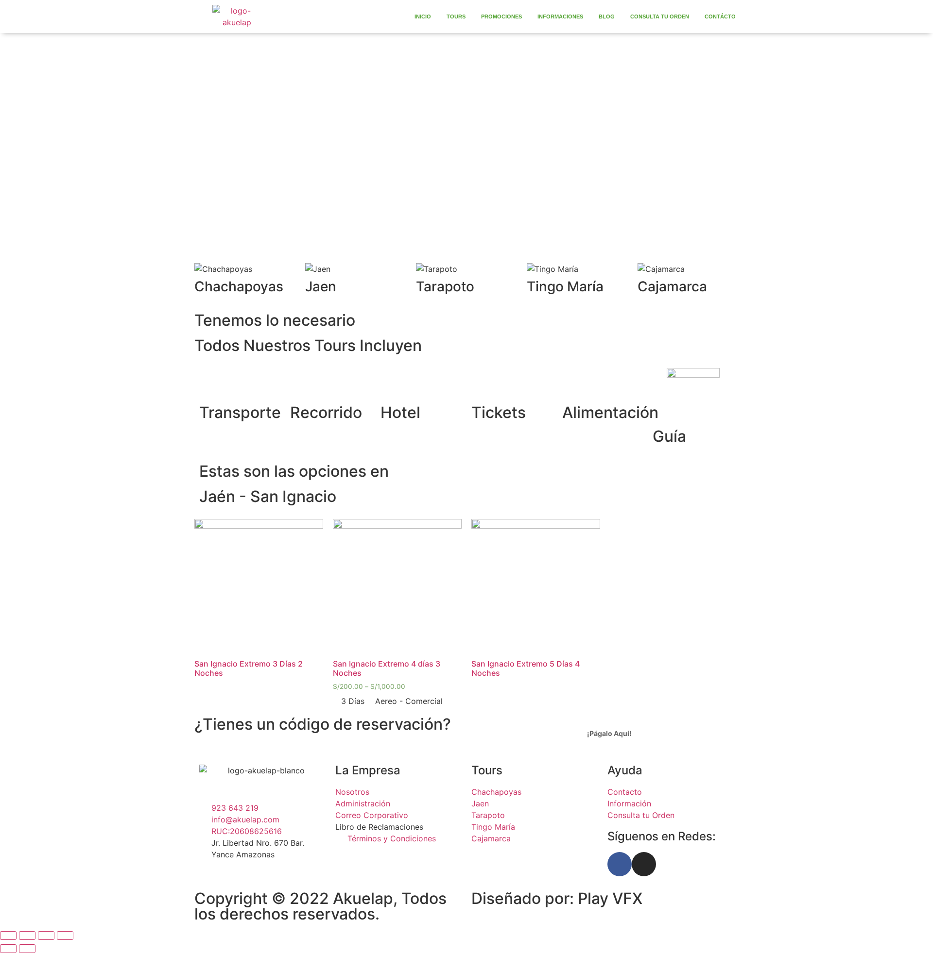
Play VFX (610, 898)
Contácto (720, 16)
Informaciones (560, 16)
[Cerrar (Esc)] (8, 935)
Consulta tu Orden (659, 16)
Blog (607, 16)
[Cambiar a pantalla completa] (46, 935)
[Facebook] (619, 864)
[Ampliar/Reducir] (65, 935)
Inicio (423, 16)
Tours (456, 16)
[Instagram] (644, 864)
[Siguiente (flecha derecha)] (27, 948)
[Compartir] (27, 935)
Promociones (501, 16)
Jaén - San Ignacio (267, 496)
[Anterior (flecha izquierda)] (8, 948)
